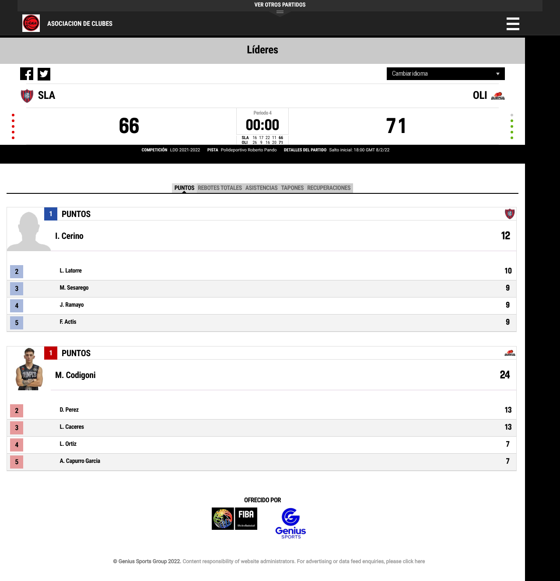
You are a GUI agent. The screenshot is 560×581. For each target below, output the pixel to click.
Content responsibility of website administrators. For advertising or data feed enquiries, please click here (303, 561)
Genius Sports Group (290, 523)
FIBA (234, 523)
